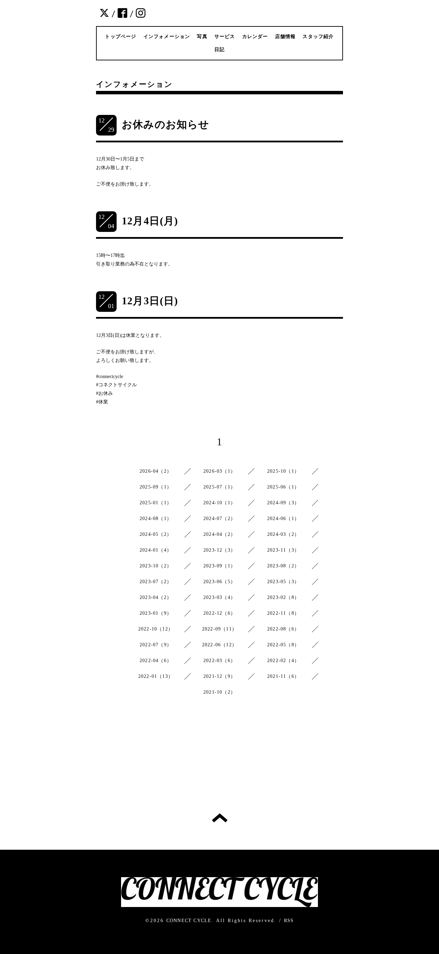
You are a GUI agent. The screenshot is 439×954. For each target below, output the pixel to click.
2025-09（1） (156, 487)
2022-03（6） (219, 660)
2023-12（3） (219, 550)
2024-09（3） (283, 502)
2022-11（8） (283, 613)
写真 (202, 36)
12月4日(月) (150, 220)
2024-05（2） (156, 534)
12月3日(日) (150, 300)
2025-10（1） (283, 471)
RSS (289, 920)
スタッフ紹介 (318, 36)
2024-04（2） (219, 534)
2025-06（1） (283, 487)
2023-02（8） (283, 597)
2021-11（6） (283, 676)
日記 (219, 49)
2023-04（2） (156, 597)
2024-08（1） (156, 518)
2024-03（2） (283, 534)
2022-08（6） (283, 629)
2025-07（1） (219, 487)
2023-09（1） (219, 565)
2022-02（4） (283, 660)
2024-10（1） (219, 502)
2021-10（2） (219, 692)
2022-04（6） (156, 660)
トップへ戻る (219, 817)
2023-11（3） (283, 550)
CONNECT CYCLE (189, 920)
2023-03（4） (219, 597)
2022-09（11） (219, 629)
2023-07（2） (156, 581)
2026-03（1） (219, 471)
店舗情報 (285, 36)
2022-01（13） (155, 676)
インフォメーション (166, 36)
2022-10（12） (155, 629)
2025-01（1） (156, 502)
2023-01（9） (156, 613)
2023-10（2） (156, 565)
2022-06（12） (219, 644)
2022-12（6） (219, 613)
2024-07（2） (219, 518)
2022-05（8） (283, 644)
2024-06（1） (283, 518)
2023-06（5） (219, 581)
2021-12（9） (219, 676)
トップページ (120, 36)
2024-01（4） (156, 550)
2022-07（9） (156, 644)
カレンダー (255, 36)
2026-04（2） (156, 471)
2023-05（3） (283, 581)
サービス (224, 36)
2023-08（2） (283, 565)
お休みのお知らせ (166, 124)
